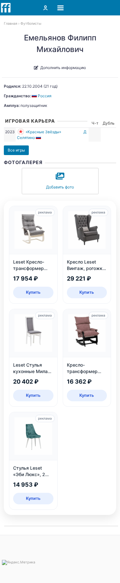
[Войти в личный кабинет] (45, 7)
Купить (33, 292)
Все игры (16, 150)
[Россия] (39, 137)
